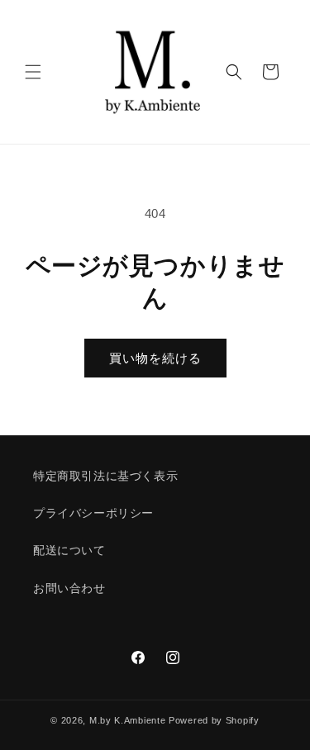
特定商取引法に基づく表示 (105, 475)
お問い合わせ (69, 588)
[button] (33, 72)
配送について (69, 550)
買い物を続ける (155, 358)
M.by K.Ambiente (127, 720)
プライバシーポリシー (93, 513)
